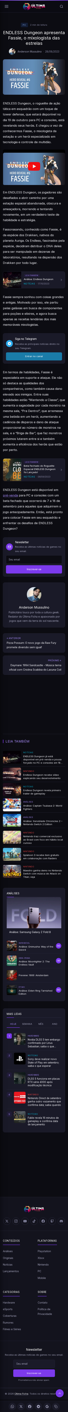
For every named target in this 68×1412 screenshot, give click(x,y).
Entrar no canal (34, 356)
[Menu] (6, 6)
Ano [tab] (54, 1024)
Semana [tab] (27, 1024)
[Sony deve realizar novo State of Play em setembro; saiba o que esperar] (20, 1058)
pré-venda (10, 495)
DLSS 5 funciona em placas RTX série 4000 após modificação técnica (44, 1082)
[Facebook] (29, 1406)
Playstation (44, 1251)
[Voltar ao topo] (60, 1393)
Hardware (9, 1302)
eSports (8, 1309)
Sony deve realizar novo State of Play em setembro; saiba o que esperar (43, 1062)
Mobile (42, 1277)
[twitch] (52, 1221)
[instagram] (16, 1221)
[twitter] (7, 1221)
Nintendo (43, 1264)
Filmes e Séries (12, 1329)
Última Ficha (21, 1393)
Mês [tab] (40, 1024)
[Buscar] (61, 6)
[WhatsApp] (12, 1406)
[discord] (61, 1221)
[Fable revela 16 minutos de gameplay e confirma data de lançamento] (20, 1117)
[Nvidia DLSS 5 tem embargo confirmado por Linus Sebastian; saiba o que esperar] (20, 1039)
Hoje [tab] (13, 1024)
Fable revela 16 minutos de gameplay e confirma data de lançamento (43, 1121)
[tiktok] (34, 1221)
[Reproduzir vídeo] (34, 167)
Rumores (8, 1322)
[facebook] (43, 1221)
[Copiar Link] (55, 1406)
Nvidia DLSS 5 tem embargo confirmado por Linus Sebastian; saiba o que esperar (44, 1043)
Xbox (41, 1257)
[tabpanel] (34, 1079)
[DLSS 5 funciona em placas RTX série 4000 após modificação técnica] (20, 1078)
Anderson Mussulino (30, 51)
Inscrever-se (34, 569)
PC (24, 25)
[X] (21, 1406)
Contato (43, 1302)
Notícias (8, 1264)
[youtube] (25, 1221)
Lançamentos (11, 1271)
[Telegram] (38, 1406)
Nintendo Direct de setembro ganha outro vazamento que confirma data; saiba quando (44, 1101)
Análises (8, 1251)
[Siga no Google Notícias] (47, 1406)
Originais (8, 1257)
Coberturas (10, 1315)
